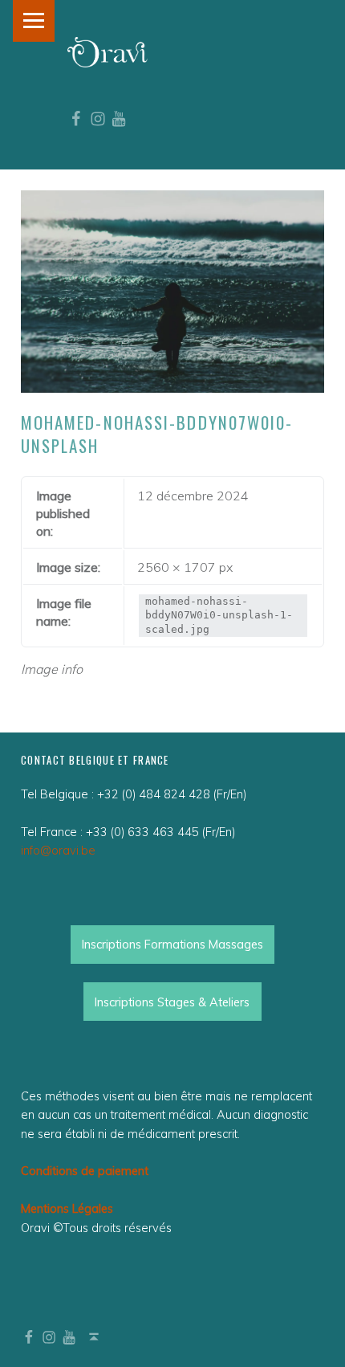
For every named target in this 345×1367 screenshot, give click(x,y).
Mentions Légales (67, 1208)
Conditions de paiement (84, 1170)
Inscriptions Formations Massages (172, 944)
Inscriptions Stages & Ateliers (172, 1002)
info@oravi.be (58, 850)
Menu (34, 21)
